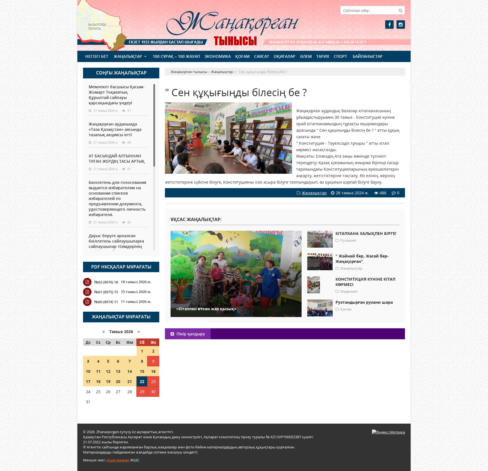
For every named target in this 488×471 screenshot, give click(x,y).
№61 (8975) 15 (106, 291)
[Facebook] (389, 24)
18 (98, 381)
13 (118, 371)
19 (108, 381)
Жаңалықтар (128, 56)
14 (129, 371)
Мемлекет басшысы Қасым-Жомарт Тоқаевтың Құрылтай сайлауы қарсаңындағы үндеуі (117, 94)
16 (153, 371)
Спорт (340, 56)
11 (98, 371)
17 (88, 381)
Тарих (322, 56)
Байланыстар (368, 56)
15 (142, 371)
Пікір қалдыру (190, 333)
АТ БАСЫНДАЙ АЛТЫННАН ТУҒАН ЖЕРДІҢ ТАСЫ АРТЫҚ (117, 158)
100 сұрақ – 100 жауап (176, 56)
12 (108, 371)
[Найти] (400, 10)
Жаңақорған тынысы (224, 25)
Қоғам (242, 56)
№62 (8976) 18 (106, 282)
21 (129, 381)
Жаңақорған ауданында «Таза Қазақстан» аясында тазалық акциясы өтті (115, 129)
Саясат (261, 56)
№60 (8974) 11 (106, 301)
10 (88, 371)
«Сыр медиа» (117, 460)
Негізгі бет (96, 56)
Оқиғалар (284, 56)
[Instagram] (400, 24)
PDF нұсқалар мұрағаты (121, 267)
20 (118, 381)
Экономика (217, 56)
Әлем (306, 56)
